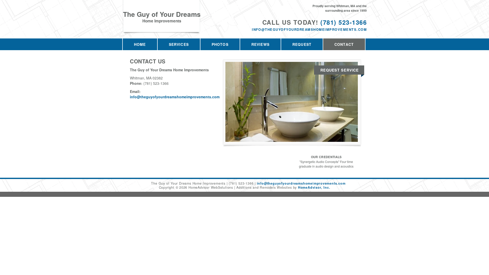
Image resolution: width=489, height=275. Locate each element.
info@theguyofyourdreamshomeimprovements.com (309, 29)
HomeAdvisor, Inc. (314, 187)
